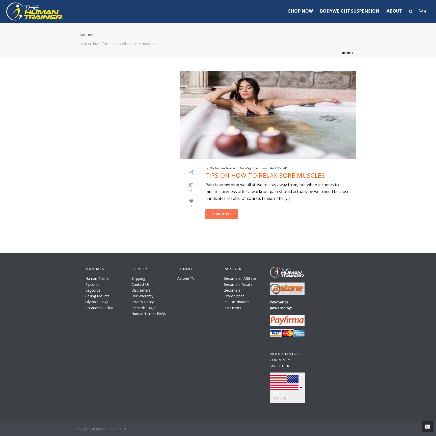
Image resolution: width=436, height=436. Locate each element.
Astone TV (185, 278)
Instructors (232, 307)
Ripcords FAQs (143, 307)
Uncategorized (249, 168)
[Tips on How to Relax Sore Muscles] (268, 115)
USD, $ (278, 393)
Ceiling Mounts (97, 296)
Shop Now (300, 11)
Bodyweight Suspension (349, 11)
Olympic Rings (96, 301)
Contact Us (140, 284)
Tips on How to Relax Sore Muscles (265, 175)
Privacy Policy (142, 301)
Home (346, 53)
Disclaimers (140, 290)
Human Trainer (97, 278)
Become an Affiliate (240, 278)
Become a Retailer (239, 284)
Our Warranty (142, 296)
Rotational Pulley (99, 307)
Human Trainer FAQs (148, 313)
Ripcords (92, 284)
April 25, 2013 (279, 168)
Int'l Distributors (237, 301)
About (394, 11)
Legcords (92, 290)
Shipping (138, 278)
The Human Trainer (222, 168)
